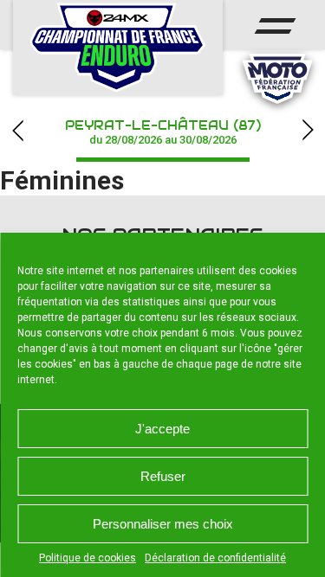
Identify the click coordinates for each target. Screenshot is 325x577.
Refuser (162, 476)
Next (307, 130)
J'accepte (162, 428)
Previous (17, 130)
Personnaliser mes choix (163, 523)
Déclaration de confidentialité (215, 558)
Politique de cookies (87, 558)
